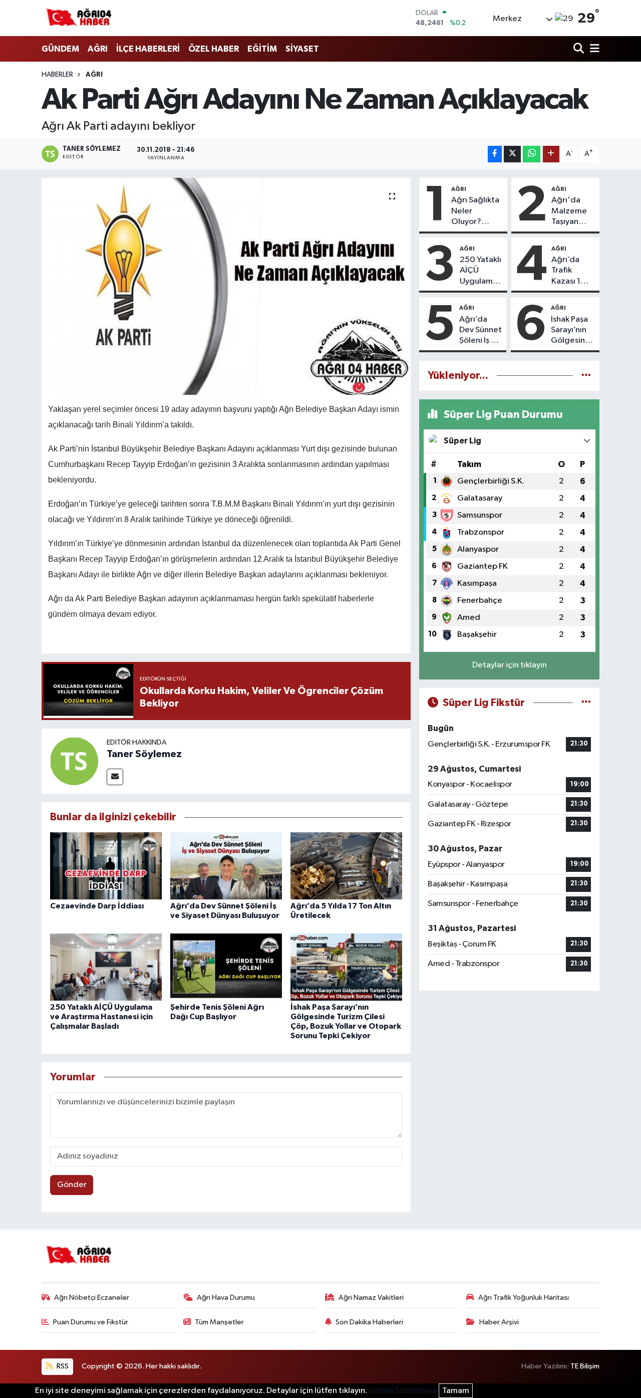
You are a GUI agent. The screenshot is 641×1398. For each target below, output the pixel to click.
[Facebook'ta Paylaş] (495, 154)
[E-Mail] (115, 777)
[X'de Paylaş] (512, 154)
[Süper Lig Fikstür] (586, 702)
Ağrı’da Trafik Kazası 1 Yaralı (565, 271)
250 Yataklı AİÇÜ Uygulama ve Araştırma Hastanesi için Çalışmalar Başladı (101, 1016)
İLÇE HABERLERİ (148, 49)
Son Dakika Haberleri (369, 1322)
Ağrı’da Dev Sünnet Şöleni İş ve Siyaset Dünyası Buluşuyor (480, 330)
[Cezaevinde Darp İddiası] (106, 865)
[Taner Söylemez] (74, 761)
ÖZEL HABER (213, 49)
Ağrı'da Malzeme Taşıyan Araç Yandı (571, 211)
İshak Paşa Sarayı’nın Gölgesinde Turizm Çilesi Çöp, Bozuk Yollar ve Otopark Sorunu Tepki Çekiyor (573, 330)
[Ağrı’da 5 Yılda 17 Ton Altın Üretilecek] (346, 865)
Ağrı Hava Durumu (226, 1297)
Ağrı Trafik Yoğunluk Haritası (523, 1297)
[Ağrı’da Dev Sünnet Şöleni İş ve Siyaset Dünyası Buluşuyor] (226, 865)
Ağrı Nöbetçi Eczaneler (91, 1297)
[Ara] (579, 49)
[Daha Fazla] (551, 154)
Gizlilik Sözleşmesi (403, 1390)
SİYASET (302, 49)
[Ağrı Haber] (79, 18)
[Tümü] (586, 375)
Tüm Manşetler (219, 1322)
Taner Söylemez (144, 754)
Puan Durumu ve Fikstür (90, 1322)
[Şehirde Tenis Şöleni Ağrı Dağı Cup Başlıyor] (226, 967)
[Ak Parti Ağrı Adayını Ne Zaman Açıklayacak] (226, 286)
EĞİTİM (262, 49)
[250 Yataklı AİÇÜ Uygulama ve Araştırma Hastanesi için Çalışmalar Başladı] (106, 967)
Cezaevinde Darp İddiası (97, 906)
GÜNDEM (60, 49)
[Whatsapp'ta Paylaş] (531, 154)
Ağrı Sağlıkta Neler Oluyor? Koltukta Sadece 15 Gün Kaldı (475, 211)
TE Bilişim (584, 1366)
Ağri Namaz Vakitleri (371, 1297)
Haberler (57, 74)
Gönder (72, 1185)
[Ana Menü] (593, 49)
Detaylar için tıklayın (509, 665)
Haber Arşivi (499, 1322)
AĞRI (98, 49)
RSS (62, 1366)
